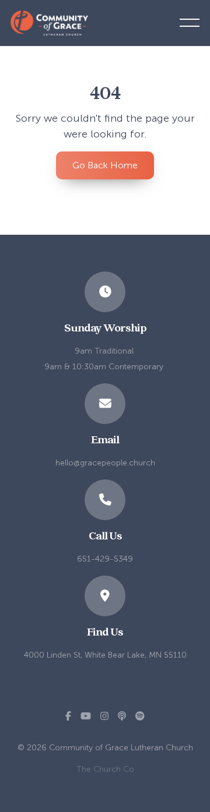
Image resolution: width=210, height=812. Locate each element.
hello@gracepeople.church (105, 463)
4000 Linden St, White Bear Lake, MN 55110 (105, 655)
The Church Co (105, 769)
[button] (190, 23)
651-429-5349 (105, 559)
